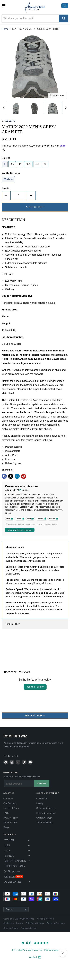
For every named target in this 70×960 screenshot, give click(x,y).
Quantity (6, 188)
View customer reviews (19, 530)
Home (5, 28)
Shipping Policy (15, 547)
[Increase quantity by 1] (31, 195)
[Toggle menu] (29, 840)
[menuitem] (18, 840)
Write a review (35, 686)
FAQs (6, 813)
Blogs (6, 827)
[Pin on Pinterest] (23, 476)
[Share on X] (10, 476)
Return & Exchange (46, 813)
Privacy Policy (10, 817)
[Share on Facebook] (4, 476)
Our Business (10, 803)
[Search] (63, 18)
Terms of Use (10, 822)
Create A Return (44, 817)
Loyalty (39, 803)
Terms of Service (44, 822)
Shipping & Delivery (46, 808)
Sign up (41, 783)
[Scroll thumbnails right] (65, 107)
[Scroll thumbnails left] (4, 107)
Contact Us (41, 798)
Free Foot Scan (11, 808)
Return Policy (12, 623)
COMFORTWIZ (15, 736)
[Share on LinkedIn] (17, 476)
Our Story (8, 798)
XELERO (10, 120)
